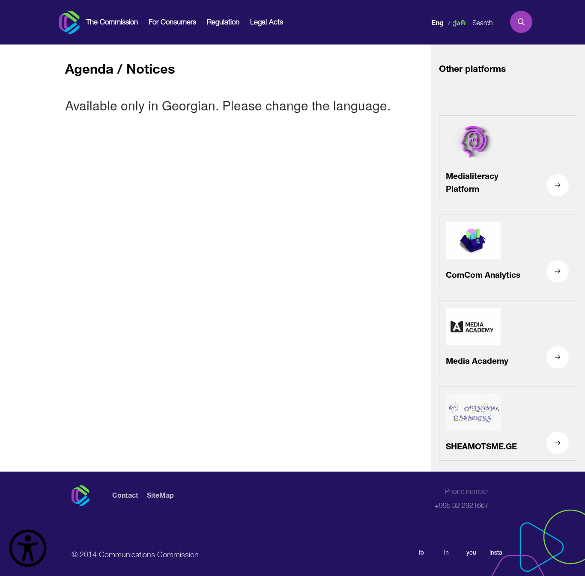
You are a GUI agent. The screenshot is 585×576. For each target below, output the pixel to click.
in (446, 552)
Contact (125, 495)
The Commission (112, 22)
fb (421, 552)
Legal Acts (266, 22)
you (471, 552)
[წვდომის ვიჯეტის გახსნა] (27, 548)
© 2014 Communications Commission (135, 553)
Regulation (223, 22)
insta (495, 552)
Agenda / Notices (120, 66)
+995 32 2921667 (462, 498)
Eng (437, 21)
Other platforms (472, 67)
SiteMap (160, 495)
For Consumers (172, 22)
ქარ (459, 21)
